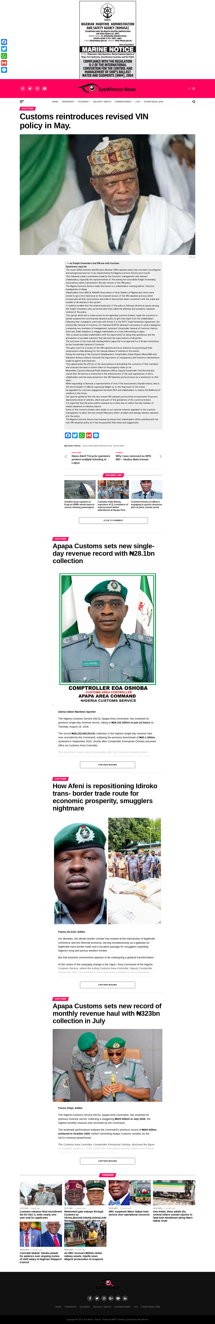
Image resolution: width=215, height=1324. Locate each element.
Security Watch (102, 101)
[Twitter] (4, 48)
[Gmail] (4, 62)
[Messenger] (4, 69)
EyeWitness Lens (153, 101)
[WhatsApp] (4, 55)
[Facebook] (4, 41)
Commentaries (123, 101)
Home (55, 101)
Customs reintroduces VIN (98, 446)
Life (137, 101)
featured (119, 446)
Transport (68, 101)
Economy (83, 101)
